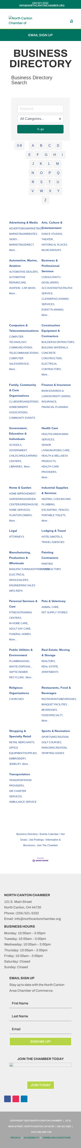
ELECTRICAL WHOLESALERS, (19, 577)
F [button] (38, 155)
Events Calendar (49, 834)
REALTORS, (48, 661)
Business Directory (27, 834)
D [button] (58, 145)
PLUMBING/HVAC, (19, 661)
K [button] (41, 163)
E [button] (29, 155)
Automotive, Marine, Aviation (23, 263)
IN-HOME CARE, (18, 623)
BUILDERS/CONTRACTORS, (58, 342)
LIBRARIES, (16, 466)
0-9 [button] (19, 145)
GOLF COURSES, (52, 742)
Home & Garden (20, 487)
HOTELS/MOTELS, (52, 536)
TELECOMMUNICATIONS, (24, 353)
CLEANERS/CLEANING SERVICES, (55, 301)
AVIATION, (15, 288)
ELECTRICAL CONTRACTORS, (51, 366)
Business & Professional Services (50, 266)
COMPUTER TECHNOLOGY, (18, 339)
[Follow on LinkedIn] (24, 1099)
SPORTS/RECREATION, (55, 737)
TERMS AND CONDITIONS (56, 1137)
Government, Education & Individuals (18, 433)
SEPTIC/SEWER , (19, 672)
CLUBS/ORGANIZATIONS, (24, 401)
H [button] (54, 155)
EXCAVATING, (50, 509)
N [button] (33, 173)
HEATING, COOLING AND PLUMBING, (56, 502)
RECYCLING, (17, 677)
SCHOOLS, (15, 445)
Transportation (19, 774)
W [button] (41, 191)
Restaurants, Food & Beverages (56, 690)
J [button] (33, 163)
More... (13, 250)
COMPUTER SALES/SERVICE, (19, 361)
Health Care (50, 428)
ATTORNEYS (16, 536)
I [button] (62, 155)
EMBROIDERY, (17, 758)
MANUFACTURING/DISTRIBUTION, (29, 569)
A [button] (33, 145)
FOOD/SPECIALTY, (52, 715)
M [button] (57, 163)
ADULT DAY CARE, (20, 628)
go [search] (42, 129)
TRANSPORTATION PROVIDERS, (20, 783)
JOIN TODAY (41, 1085)
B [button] (41, 145)
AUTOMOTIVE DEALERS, (23, 271)
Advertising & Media (23, 222)
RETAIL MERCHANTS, (22, 742)
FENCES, (64, 509)
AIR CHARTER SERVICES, (17, 794)
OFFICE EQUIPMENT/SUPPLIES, (23, 750)
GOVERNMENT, (18, 450)
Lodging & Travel (54, 530)
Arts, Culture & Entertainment (52, 225)
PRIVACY (16, 1137)
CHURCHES (16, 699)
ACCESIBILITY (31, 1137)
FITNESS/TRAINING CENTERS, (20, 615)
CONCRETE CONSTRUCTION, (52, 356)
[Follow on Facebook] (7, 1099)
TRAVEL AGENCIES (53, 542)
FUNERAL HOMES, (20, 634)
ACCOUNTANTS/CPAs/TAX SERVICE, (57, 291)
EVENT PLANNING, (53, 309)
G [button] (46, 155)
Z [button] (45, 200)
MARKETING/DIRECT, (21, 244)
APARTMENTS (50, 672)
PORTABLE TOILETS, (54, 515)
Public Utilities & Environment (21, 652)
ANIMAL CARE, (50, 607)
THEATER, (48, 239)
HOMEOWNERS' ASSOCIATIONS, (18, 410)
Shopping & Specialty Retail (20, 733)
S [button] (41, 182)
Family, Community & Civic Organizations (22, 390)
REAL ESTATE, (50, 666)
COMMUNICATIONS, (21, 347)
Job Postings (36, 839)
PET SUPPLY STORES (55, 612)
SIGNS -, (14, 239)
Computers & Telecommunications (24, 328)
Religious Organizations (19, 690)
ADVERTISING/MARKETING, (25, 228)
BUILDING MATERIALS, (55, 347)
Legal (13, 530)
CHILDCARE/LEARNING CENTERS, (23, 458)
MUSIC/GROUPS (51, 250)
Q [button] (58, 173)
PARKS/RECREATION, (54, 747)
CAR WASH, (29, 288)
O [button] (41, 173)
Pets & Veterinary (54, 601)
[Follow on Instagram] (15, 1099)
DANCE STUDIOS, (52, 233)
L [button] (49, 163)
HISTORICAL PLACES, (55, 244)
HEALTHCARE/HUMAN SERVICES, (55, 437)
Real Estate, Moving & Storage (56, 652)
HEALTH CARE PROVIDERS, (50, 469)
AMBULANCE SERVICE (23, 801)
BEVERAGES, (50, 709)
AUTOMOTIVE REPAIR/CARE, (18, 280)
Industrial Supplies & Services (55, 490)
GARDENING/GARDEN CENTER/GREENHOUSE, (24, 502)
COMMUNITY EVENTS (22, 417)
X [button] (50, 191)
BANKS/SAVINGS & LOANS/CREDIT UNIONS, (56, 393)
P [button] (50, 173)
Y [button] (58, 191)
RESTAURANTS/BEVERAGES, (59, 699)
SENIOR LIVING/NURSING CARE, (56, 448)
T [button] (50, 182)
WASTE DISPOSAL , (20, 666)
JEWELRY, (15, 764)
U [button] (58, 182)
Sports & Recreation (56, 731)
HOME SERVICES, (20, 509)
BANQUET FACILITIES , (55, 704)
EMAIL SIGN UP (40, 35)
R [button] (33, 182)
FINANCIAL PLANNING (55, 407)
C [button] (49, 145)
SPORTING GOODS (53, 753)
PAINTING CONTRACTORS (51, 566)
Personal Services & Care (23, 603)
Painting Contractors (50, 555)
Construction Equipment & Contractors (51, 331)
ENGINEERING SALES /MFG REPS (22, 588)
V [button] (33, 191)
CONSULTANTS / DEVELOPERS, (51, 280)
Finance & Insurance (56, 384)
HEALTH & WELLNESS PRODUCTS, (55, 458)
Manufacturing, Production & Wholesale (20, 558)
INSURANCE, (49, 401)
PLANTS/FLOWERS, (20, 515)
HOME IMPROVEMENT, (22, 493)
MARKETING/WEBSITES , (23, 233)
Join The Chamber (47, 845)
